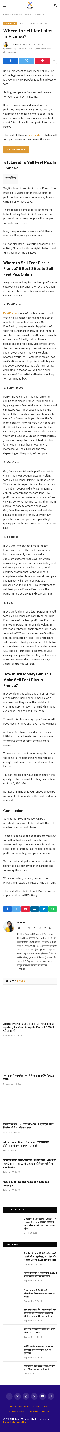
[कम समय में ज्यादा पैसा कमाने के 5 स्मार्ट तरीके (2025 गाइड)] (30, 1056)
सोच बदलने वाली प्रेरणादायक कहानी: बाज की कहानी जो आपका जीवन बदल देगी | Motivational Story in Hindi (40, 1312)
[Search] (55, 5)
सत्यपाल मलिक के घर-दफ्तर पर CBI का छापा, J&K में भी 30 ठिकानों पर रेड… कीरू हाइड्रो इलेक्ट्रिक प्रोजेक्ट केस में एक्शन (29, 1164)
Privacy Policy (18, 1411)
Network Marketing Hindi (15, 1422)
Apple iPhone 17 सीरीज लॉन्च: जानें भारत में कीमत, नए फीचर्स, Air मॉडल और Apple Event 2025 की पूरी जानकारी (28, 1027)
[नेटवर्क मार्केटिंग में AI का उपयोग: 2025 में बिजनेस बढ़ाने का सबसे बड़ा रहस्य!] (12, 1277)
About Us (24, 1406)
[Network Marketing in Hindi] (30, 5)
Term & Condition (40, 1411)
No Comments (44, 49)
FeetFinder (35, 135)
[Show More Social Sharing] (54, 61)
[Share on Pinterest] (42, 61)
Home (6, 15)
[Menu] (5, 5)
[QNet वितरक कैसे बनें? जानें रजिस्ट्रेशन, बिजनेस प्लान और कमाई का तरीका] (12, 1294)
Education (10, 23)
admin (16, 44)
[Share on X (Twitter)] (26, 61)
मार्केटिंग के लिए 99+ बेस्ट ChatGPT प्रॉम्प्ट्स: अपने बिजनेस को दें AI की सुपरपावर (39, 1349)
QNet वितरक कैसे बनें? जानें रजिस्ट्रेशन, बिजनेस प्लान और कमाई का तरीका (39, 1293)
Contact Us (40, 1406)
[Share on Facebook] (10, 61)
